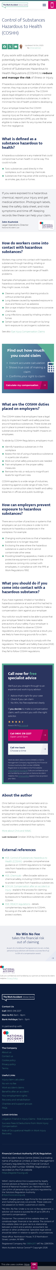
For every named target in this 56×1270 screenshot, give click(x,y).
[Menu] (44, 5)
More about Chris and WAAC (16, 831)
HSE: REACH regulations (17, 904)
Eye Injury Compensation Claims (28, 331)
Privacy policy (9, 1064)
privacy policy (23, 776)
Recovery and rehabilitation (16, 1099)
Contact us (7, 1056)
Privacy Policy (12, 978)
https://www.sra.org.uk (13, 1195)
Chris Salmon (35, 48)
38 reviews (23, 725)
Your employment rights (14, 1095)
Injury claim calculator (13, 1079)
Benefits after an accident (15, 1091)
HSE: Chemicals (13, 875)
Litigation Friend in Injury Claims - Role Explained (27, 1119)
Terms (5, 1068)
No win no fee (9, 1083)
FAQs (4, 1108)
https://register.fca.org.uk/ (17, 771)
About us (6, 1052)
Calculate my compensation (22, 385)
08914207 (31, 1243)
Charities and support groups (17, 1104)
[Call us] (52, 5)
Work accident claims (13, 1087)
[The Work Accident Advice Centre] (14, 4)
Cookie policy (8, 1060)
